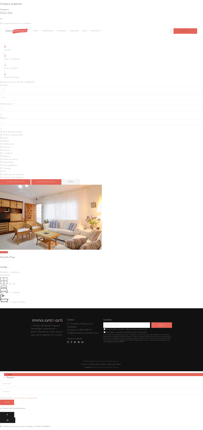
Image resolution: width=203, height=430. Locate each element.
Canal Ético (88, 367)
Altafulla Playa (7, 257)
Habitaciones (6, 104)
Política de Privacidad (97, 364)
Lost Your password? (27, 398)
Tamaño (4, 85)
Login (9, 374)
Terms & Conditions (43, 426)
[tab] (103, 374)
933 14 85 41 (85, 330)
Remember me (10, 398)
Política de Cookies (114, 364)
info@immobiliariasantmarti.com (83, 333)
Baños (3, 118)
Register (10, 378)
